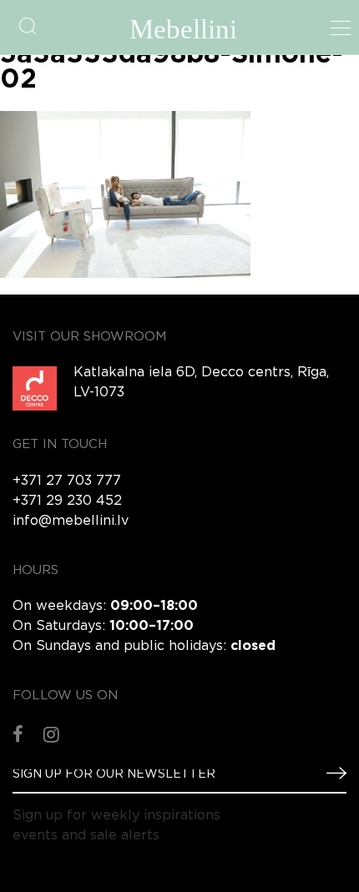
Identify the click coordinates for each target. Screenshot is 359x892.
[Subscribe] (329, 773)
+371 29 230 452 (67, 501)
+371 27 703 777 (67, 481)
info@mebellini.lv (71, 521)
